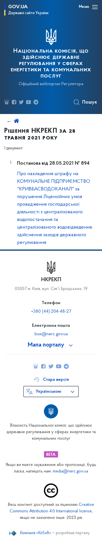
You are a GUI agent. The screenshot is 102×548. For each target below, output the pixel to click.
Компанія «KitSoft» (35, 533)
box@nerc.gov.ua (51, 334)
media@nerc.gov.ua (70, 471)
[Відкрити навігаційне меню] (95, 7)
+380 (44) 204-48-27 (51, 311)
